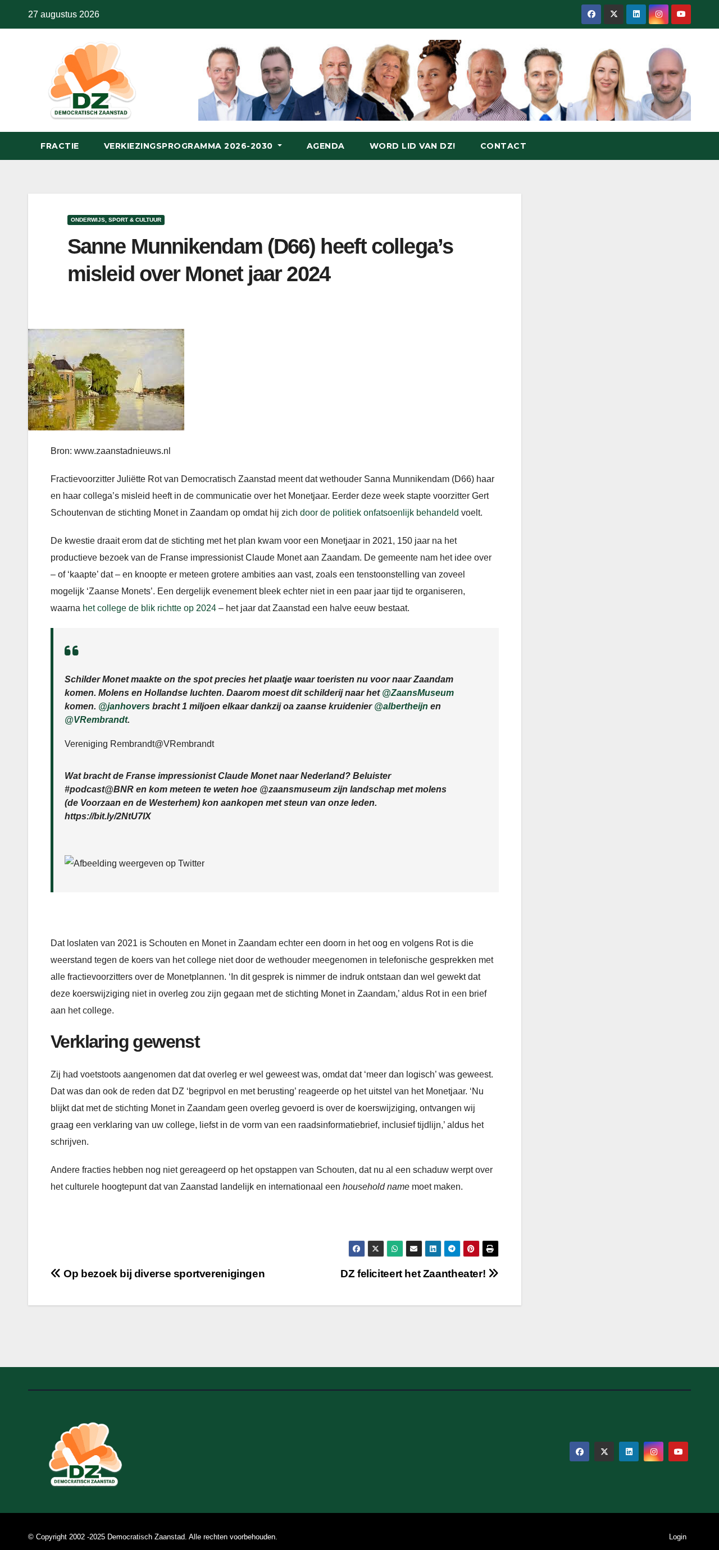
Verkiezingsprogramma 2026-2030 (190, 146)
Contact (503, 146)
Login (677, 1537)
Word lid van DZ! (413, 146)
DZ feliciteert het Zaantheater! (414, 1274)
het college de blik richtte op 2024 (149, 608)
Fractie (59, 146)
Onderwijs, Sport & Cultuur (116, 220)
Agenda (326, 146)
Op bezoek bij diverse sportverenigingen (163, 1274)
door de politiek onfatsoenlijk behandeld (379, 512)
